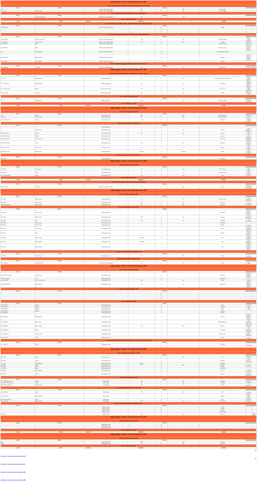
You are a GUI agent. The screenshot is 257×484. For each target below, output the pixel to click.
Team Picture (253, 414)
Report (253, 67)
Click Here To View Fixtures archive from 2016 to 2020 (13, 456)
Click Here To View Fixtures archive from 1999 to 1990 (13, 480)
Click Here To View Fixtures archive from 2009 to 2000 (13, 472)
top (255, 450)
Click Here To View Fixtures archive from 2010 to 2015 (13, 464)
